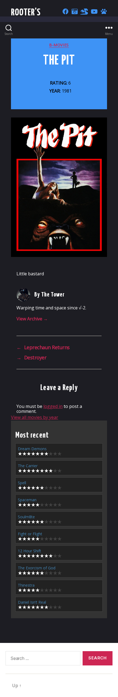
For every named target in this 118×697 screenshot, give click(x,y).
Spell (22, 482)
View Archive (32, 319)
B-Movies (59, 45)
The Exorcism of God (36, 567)
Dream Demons (32, 448)
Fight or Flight (30, 533)
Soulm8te (26, 516)
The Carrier (28, 465)
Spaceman (27, 499)
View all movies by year (34, 417)
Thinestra (26, 585)
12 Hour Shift (29, 550)
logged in (53, 406)
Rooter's (26, 12)
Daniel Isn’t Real (32, 602)
